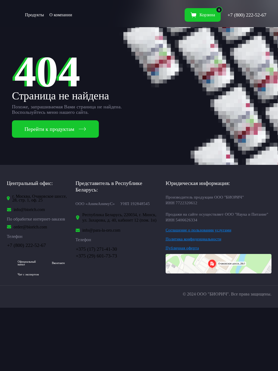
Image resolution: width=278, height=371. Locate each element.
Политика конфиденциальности (193, 239)
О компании (60, 14)
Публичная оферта (182, 248)
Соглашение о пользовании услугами (198, 230)
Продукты (34, 14)
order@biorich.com (30, 227)
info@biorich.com (29, 210)
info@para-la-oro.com (101, 230)
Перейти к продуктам (49, 129)
